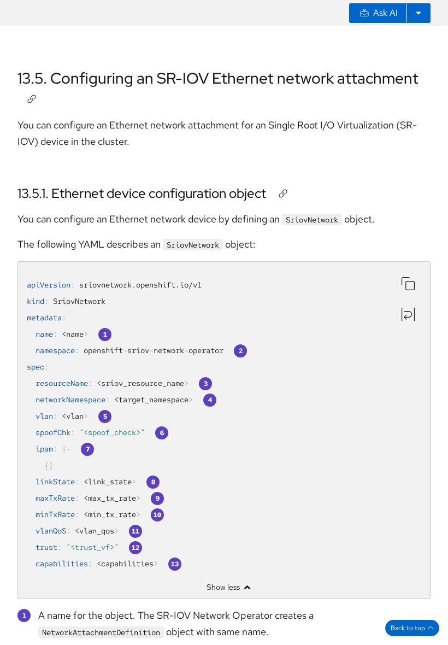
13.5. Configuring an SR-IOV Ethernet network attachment (217, 78)
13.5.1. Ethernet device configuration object (141, 193)
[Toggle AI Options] (418, 13)
